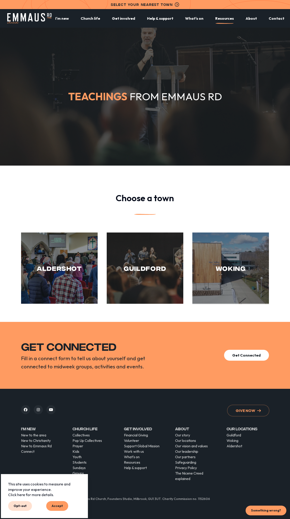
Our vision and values (191, 446)
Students (79, 462)
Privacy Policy (186, 467)
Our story (182, 435)
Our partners (185, 457)
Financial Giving (136, 435)
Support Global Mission (142, 446)
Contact (276, 18)
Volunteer (131, 440)
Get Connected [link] (246, 355)
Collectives (81, 435)
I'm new (62, 18)
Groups (78, 473)
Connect (27, 451)
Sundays (79, 467)
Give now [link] (245, 410)
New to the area (33, 435)
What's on (194, 18)
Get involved (123, 18)
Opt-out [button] (20, 506)
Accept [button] (57, 506)
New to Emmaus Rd (36, 446)
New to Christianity (36, 440)
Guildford (234, 435)
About (251, 18)
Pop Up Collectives (87, 440)
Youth (77, 457)
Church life (90, 18)
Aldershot (234, 446)
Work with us (134, 451)
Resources (224, 18)
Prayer (77, 446)
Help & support (160, 18)
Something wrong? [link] (266, 510)
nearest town (142, 4)
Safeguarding (185, 462)
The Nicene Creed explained (189, 476)
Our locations (185, 440)
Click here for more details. (31, 494)
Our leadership (186, 451)
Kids (75, 451)
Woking (232, 440)
